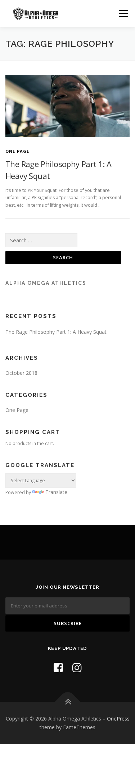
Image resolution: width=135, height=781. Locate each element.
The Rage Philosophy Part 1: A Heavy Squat (56, 331)
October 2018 (21, 372)
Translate (56, 492)
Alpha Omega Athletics (45, 283)
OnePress (118, 718)
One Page (17, 151)
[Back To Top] (67, 702)
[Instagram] (77, 667)
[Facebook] (58, 667)
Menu (123, 13)
